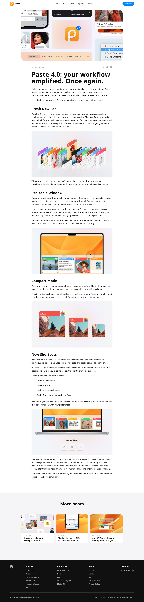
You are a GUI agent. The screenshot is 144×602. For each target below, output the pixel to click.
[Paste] (11, 566)
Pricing (90, 4)
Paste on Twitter (86, 473)
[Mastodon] (133, 570)
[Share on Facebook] (107, 67)
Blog (72, 4)
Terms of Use (94, 580)
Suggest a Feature (33, 584)
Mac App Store (66, 465)
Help (65, 4)
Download (30, 570)
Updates (81, 4)
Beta (27, 587)
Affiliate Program (64, 580)
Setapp (81, 465)
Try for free (128, 4)
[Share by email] (111, 67)
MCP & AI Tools (63, 570)
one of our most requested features (85, 220)
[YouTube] (125, 570)
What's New (30, 580)
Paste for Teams (32, 577)
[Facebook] (129, 570)
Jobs (90, 577)
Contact (92, 574)
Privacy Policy (94, 584)
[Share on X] (103, 67)
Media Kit (61, 584)
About (91, 570)
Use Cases (54, 4)
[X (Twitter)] (121, 570)
